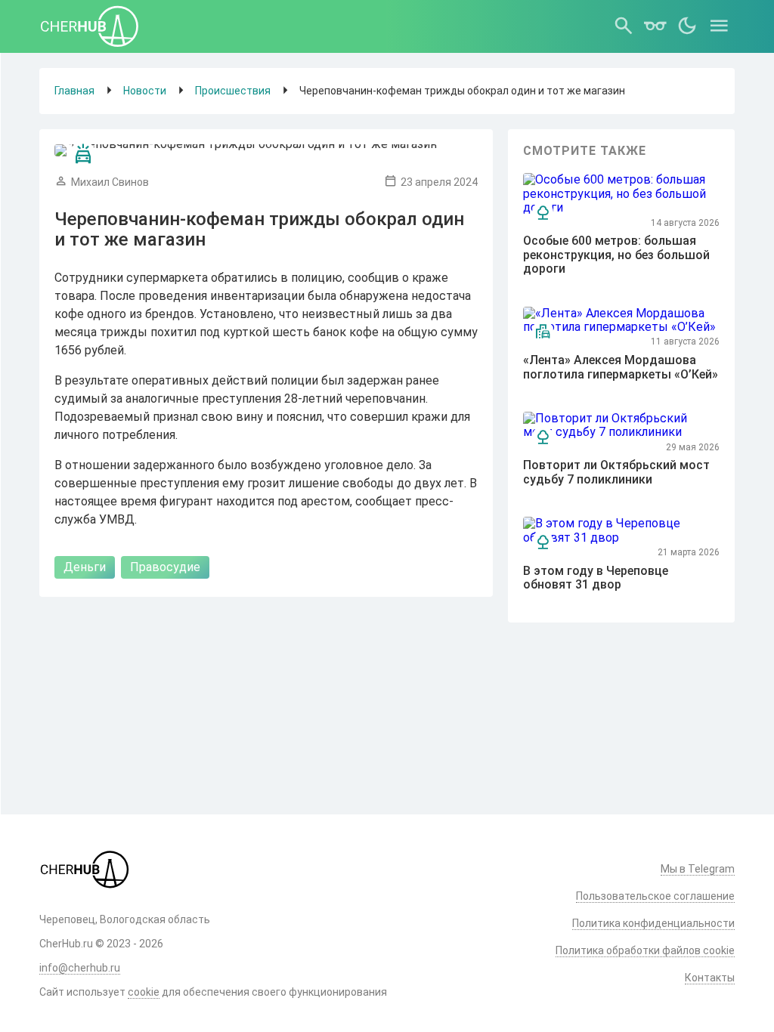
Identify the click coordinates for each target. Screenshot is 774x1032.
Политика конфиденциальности (653, 923)
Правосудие (165, 567)
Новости (144, 91)
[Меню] (719, 26)
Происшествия (233, 91)
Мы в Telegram (698, 869)
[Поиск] (623, 26)
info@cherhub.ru (79, 968)
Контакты (710, 978)
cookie (143, 992)
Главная (74, 91)
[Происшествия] (83, 154)
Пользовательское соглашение (655, 896)
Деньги (84, 567)
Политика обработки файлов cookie (645, 950)
